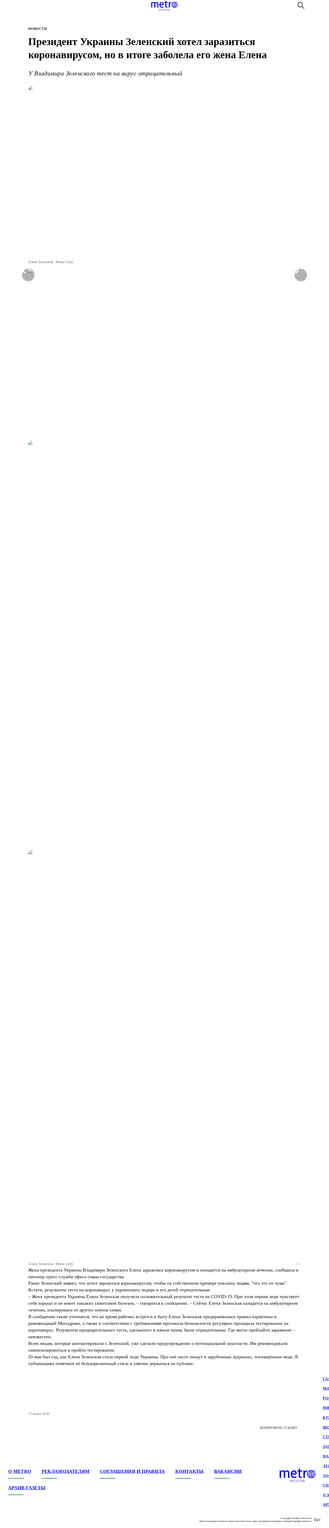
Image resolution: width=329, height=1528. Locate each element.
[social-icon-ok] (33, 1520)
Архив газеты (26, 1487)
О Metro (19, 1471)
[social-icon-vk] (12, 1520)
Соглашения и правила (132, 1471)
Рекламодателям (66, 1471)
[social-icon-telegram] (23, 1520)
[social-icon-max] (43, 1520)
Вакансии (228, 1471)
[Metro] (164, 6)
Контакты (189, 1471)
